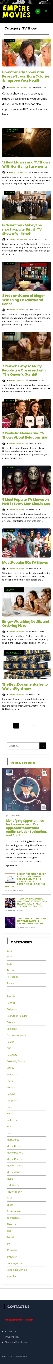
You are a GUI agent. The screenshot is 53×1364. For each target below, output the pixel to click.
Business (12, 1028)
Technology (13, 1217)
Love (9, 1133)
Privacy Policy (12, 1337)
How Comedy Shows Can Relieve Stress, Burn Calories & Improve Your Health (26, 76)
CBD (9, 1048)
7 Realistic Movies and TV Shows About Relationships (25, 435)
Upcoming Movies (17, 1269)
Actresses (12, 976)
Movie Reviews (12, 130)
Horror (10, 1113)
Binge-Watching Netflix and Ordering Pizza (25, 623)
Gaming (11, 1094)
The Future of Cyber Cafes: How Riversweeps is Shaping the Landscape (32, 921)
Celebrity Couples (17, 1061)
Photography (14, 1191)
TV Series (10, 589)
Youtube (11, 1276)
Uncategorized (15, 1263)
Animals (11, 983)
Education (12, 1074)
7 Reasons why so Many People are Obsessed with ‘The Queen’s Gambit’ (23, 370)
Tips (9, 1230)
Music (10, 1178)
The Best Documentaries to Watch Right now (25, 686)
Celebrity (12, 1055)
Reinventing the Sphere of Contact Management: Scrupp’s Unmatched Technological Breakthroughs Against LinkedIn (25, 880)
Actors (10, 970)
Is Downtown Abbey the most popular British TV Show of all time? (22, 229)
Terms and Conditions (16, 1342)
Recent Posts (23, 762)
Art (8, 989)
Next (34, 725)
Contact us (10, 1331)
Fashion (11, 1087)
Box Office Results (17, 1015)
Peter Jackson (17, 309)
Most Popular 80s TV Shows (25, 562)
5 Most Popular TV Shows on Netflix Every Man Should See (26, 501)
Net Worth (13, 1185)
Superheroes (14, 1211)
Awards (11, 996)
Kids (9, 1126)
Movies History (15, 1172)
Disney (10, 1068)
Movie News (11, 652)
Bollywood (12, 1009)
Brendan (11, 1022)
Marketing (13, 1139)
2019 (9, 957)
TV (8, 1244)
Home (10, 1107)
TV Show (10, 41)
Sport (10, 1204)
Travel (10, 1237)
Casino (10, 1042)
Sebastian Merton (18, 87)
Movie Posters (15, 1152)
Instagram (12, 1120)
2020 (9, 963)
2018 (9, 950)
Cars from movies (16, 1035)
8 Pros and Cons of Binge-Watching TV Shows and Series (23, 299)
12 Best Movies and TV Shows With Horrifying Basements (26, 164)
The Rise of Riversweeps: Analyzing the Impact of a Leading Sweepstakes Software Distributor (32, 902)
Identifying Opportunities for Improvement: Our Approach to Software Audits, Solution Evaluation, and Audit (26, 827)
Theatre (11, 1224)
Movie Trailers (15, 1165)
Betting (11, 1003)
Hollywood (12, 1100)
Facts (10, 1081)
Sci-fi (9, 1198)
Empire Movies (20, 1356)
